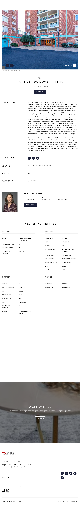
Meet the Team (14, 475)
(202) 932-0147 (6, 465)
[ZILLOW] (62, 477)
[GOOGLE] (74, 473)
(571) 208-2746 (46, 199)
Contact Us (5, 477)
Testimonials (53, 475)
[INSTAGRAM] (66, 473)
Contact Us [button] (40, 418)
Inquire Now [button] (40, 92)
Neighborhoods (39, 475)
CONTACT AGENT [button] (30, 204)
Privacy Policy (73, 501)
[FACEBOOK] (62, 473)
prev (7, 65)
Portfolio (26, 475)
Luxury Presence (15, 501)
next (12, 65)
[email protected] (7, 467)
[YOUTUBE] (70, 473)
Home (3, 475)
